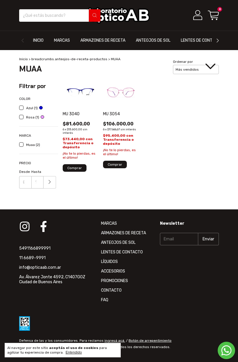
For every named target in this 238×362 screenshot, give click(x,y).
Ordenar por (183, 62)
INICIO (38, 40)
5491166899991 (35, 248)
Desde (24, 172)
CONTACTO (111, 290)
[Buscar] (94, 15)
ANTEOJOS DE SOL (153, 40)
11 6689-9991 (32, 257)
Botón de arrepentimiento (150, 341)
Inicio (23, 59)
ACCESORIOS (113, 271)
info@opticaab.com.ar (40, 267)
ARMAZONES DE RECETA (102, 40)
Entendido (74, 352)
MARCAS (62, 40)
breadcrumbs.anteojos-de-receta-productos (69, 59)
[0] (213, 15)
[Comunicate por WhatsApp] (226, 350)
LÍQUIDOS (109, 261)
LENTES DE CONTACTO (202, 40)
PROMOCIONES (114, 280)
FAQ (104, 299)
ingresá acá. (114, 341)
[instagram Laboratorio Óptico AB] (24, 226)
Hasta (36, 172)
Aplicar (50, 182)
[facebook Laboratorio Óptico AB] (43, 226)
